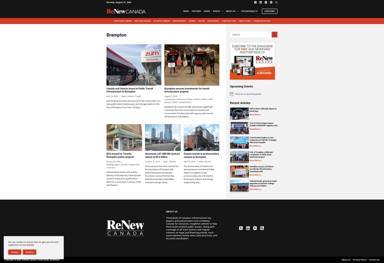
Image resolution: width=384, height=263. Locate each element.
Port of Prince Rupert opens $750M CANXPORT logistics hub (264, 124)
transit (138, 96)
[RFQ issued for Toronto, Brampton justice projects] (124, 137)
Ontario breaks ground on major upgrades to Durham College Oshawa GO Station (263, 183)
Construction (229, 21)
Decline (29, 252)
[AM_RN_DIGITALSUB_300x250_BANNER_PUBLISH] (252, 60)
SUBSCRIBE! (269, 11)
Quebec (192, 21)
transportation (262, 21)
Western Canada (143, 21)
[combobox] (251, 35)
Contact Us (374, 260)
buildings (110, 164)
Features (196, 11)
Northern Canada (123, 21)
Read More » (256, 114)
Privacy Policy (359, 260)
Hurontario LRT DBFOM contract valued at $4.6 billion (162, 155)
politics (204, 99)
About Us (230, 11)
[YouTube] (266, 2)
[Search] (276, 2)
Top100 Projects (249, 11)
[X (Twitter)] (255, 2)
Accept (14, 252)
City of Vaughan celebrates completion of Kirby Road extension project (261, 154)
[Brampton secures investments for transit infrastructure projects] (191, 65)
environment (179, 21)
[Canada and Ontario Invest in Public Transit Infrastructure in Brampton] (133, 65)
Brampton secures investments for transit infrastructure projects (186, 90)
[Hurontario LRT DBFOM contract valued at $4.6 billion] (163, 137)
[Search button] (274, 34)
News (186, 11)
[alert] (254, 94)
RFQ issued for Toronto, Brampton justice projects (120, 155)
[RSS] (271, 2)
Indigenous (213, 21)
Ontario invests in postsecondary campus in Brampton (201, 155)
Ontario (130, 96)
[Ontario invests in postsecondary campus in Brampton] (201, 137)
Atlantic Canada (162, 21)
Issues (207, 11)
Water (201, 21)
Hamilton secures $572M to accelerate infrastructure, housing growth (261, 169)
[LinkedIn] (261, 2)
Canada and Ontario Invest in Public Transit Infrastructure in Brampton (129, 90)
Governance (181, 99)
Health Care (244, 21)
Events (216, 11)
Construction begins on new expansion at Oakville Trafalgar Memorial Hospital (263, 140)
